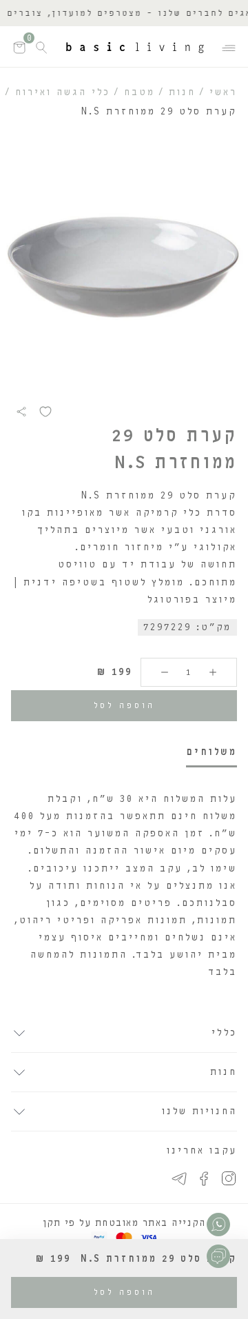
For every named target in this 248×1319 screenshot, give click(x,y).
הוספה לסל (124, 705)
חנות (182, 92)
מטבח (139, 92)
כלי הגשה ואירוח (62, 92)
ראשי (223, 92)
